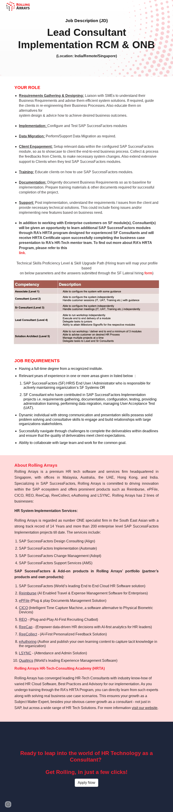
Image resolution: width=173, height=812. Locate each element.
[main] (86, 38)
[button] (8, 804)
